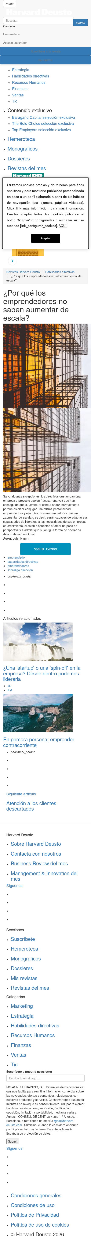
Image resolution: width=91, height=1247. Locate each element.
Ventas (18, 94)
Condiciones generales (36, 1195)
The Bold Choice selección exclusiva (43, 123)
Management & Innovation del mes (44, 875)
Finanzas (20, 88)
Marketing (22, 1005)
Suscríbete (23, 938)
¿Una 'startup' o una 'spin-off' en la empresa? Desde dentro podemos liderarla (41, 673)
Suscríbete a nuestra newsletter (29, 1071)
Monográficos (23, 148)
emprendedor (17, 557)
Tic (14, 101)
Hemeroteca (11, 34)
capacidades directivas (23, 561)
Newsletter (46, 60)
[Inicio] (45, 12)
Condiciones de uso (33, 1204)
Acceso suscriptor (15, 42)
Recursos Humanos (29, 82)
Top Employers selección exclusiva (41, 129)
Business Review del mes (39, 863)
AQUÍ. (63, 225)
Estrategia (20, 69)
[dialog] (45, 213)
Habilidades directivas (30, 76)
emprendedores (18, 566)
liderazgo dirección (20, 570)
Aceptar (45, 238)
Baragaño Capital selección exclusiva (43, 117)
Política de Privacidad (35, 1214)
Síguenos (14, 885)
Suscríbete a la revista (46, 51)
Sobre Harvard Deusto (36, 843)
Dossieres (19, 158)
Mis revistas (24, 978)
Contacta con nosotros (36, 853)
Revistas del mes (27, 168)
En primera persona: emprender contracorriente (38, 741)
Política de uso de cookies (40, 1224)
